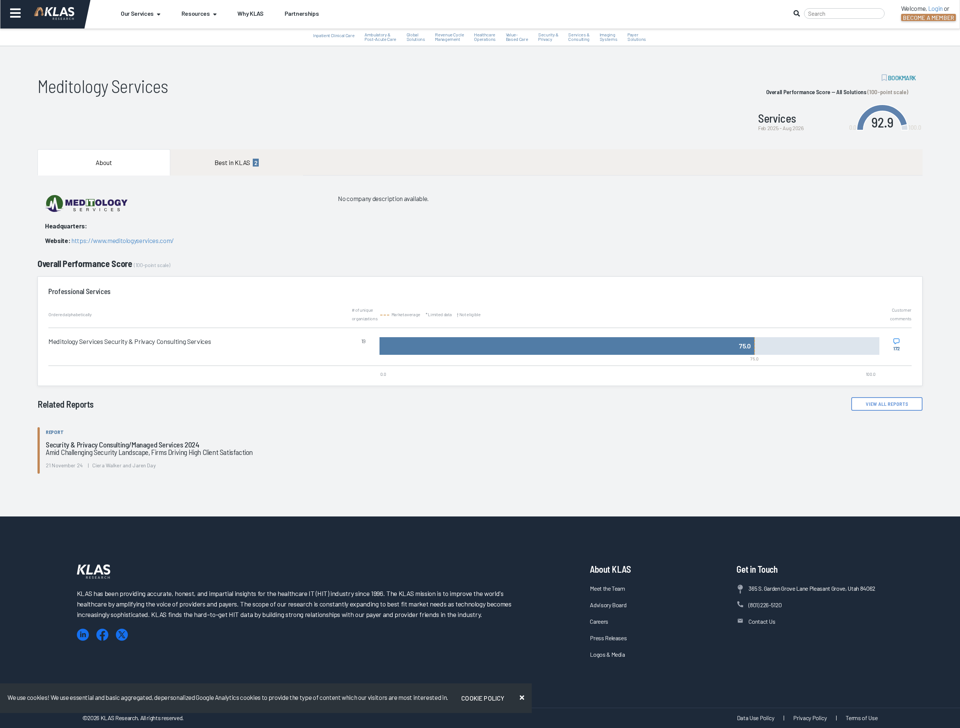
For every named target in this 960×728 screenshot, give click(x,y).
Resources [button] (196, 13)
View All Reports (887, 404)
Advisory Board (608, 604)
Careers (599, 621)
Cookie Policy (482, 698)
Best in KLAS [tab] (235, 162)
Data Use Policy (755, 717)
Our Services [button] (137, 13)
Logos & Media (607, 654)
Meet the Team (607, 588)
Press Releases (608, 637)
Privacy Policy (809, 717)
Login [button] (935, 8)
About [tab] (104, 162)
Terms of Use (862, 717)
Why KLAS (250, 13)
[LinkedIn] (83, 635)
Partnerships (302, 13)
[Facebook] (102, 635)
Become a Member (928, 17)
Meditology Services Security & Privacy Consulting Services (129, 341)
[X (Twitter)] (122, 635)
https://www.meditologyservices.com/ (122, 240)
